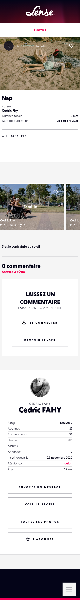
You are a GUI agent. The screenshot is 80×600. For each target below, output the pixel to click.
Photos (40, 30)
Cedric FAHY (40, 409)
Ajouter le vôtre (13, 271)
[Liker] (71, 46)
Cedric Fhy (10, 110)
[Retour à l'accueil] (40, 11)
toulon (67, 463)
